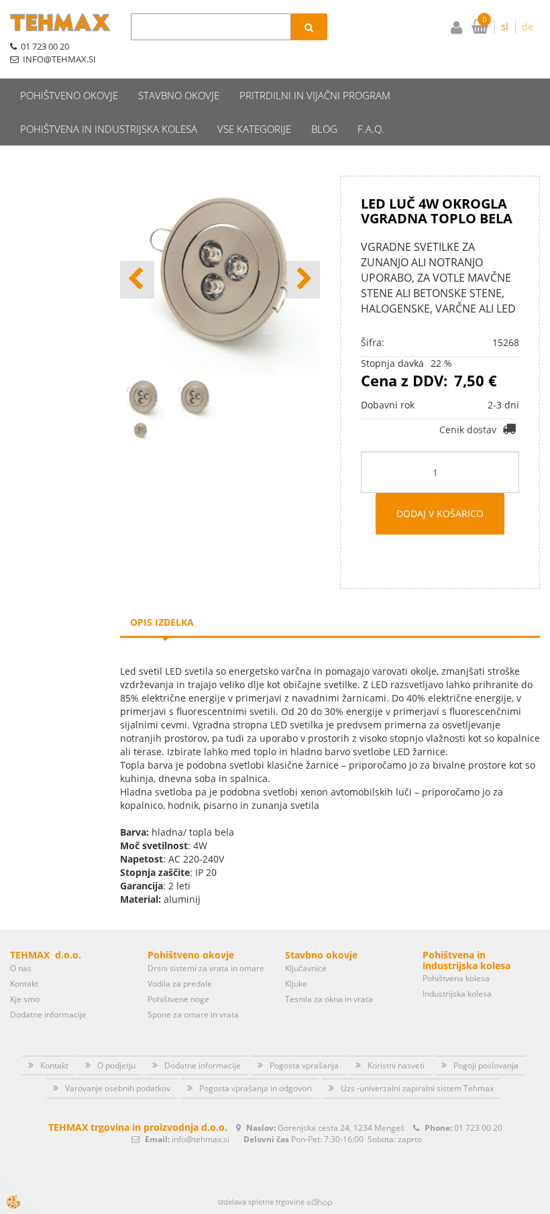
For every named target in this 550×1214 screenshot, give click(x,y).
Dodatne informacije (48, 1014)
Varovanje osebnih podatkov (117, 1088)
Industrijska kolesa (457, 993)
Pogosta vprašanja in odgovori (255, 1088)
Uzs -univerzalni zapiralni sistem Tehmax (417, 1088)
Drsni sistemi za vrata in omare (206, 968)
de (527, 26)
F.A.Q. (371, 128)
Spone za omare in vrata (193, 1014)
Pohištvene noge (178, 999)
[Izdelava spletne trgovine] (320, 1202)
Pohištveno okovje (69, 95)
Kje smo (25, 999)
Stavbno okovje (178, 95)
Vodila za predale (180, 983)
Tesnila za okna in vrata (329, 999)
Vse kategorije (254, 128)
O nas (21, 968)
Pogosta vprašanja (304, 1065)
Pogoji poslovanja (485, 1065)
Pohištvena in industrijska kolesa (108, 128)
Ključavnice (306, 968)
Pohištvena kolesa (456, 978)
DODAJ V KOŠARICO (440, 513)
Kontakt (24, 983)
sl (504, 26)
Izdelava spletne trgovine (261, 1202)
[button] (303, 279)
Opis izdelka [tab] (162, 622)
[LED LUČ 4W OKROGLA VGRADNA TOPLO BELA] (140, 429)
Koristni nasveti (396, 1065)
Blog (324, 128)
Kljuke (296, 983)
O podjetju (116, 1065)
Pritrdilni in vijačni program (314, 95)
